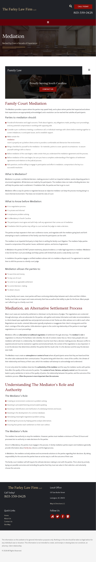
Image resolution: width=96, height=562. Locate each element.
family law (27, 448)
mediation (11, 140)
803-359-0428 (83, 12)
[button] (48, 22)
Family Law (14, 70)
